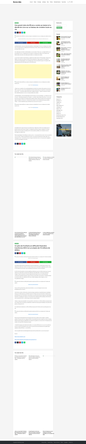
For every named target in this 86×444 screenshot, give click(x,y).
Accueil (31, 1)
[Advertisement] (43, 11)
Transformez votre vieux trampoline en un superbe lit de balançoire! (66, 71)
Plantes (51, 1)
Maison (35, 1)
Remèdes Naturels (57, 1)
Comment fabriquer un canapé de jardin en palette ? (66, 83)
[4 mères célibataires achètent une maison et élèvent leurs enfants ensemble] (49, 193)
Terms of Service (57, 442)
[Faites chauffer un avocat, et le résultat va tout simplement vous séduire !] (58, 47)
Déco (48, 1)
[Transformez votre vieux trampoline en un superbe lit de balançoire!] (58, 71)
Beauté (57, 99)
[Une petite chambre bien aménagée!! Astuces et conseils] (58, 59)
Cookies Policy (50, 442)
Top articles (64, 1)
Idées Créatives (59, 105)
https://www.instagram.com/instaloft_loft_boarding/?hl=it (25, 339)
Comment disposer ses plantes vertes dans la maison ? (65, 77)
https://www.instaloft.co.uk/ (20, 336)
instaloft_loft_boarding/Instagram (33, 284)
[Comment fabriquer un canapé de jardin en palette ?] (58, 83)
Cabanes (58, 102)
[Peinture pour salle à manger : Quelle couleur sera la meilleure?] (58, 65)
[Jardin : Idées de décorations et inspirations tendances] (58, 53)
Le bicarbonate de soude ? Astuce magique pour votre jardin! (66, 42)
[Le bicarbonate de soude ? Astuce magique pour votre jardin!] (58, 41)
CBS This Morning (35, 107)
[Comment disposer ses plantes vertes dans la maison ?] (58, 77)
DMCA (62, 442)
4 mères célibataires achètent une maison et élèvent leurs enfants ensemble (48, 233)
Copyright (66, 442)
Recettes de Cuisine (60, 115)
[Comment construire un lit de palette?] (58, 88)
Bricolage (39, 1)
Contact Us (71, 442)
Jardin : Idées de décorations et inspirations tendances (66, 54)
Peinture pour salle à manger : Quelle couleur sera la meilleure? (66, 66)
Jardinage (44, 1)
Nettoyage (58, 110)
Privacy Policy (44, 442)
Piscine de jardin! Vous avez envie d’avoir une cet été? (66, 37)
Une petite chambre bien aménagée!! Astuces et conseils (65, 60)
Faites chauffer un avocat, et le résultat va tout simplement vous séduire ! (66, 48)
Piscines (57, 111)
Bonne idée (17, 2)
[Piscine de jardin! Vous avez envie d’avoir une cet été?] (58, 36)
